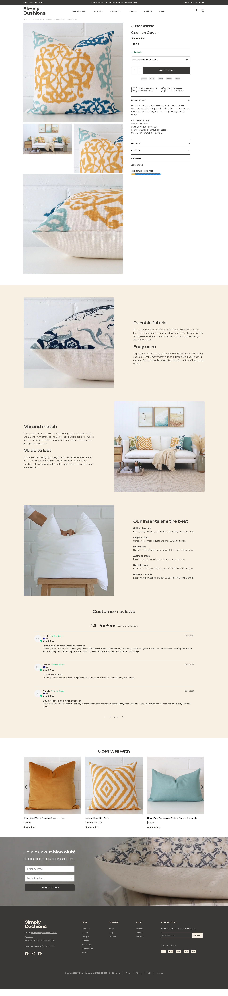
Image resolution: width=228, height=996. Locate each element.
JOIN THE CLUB (114, 526)
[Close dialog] (140, 473)
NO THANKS (114, 535)
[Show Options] (137, 516)
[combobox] (113, 516)
